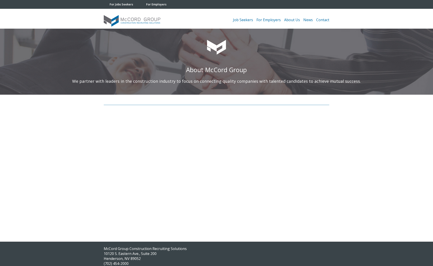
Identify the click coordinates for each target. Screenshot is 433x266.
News (308, 19)
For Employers (156, 4)
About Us (292, 19)
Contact (322, 19)
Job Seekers (243, 19)
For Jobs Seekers (121, 4)
